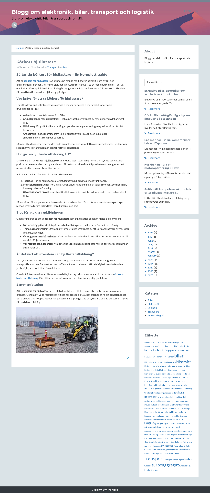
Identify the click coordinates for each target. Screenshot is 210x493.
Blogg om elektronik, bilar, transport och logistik (82, 12)
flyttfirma (166, 389)
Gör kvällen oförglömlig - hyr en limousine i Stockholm (167, 117)
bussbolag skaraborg (172, 374)
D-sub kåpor (180, 377)
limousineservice (168, 420)
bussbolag (160, 374)
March (151, 251)
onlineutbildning (151, 435)
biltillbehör (188, 366)
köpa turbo (153, 412)
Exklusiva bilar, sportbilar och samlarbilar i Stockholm (165, 92)
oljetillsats (178, 431)
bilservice (183, 361)
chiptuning (165, 377)
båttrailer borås (154, 350)
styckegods (167, 445)
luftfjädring (150, 423)
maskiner (172, 423)
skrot (189, 438)
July (150, 236)
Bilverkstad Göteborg (159, 370)
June (150, 240)
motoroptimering (151, 431)
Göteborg (188, 389)
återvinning (149, 346)
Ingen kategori (156, 315)
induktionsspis (160, 401)
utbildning (153, 470)
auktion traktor (167, 346)
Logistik (152, 307)
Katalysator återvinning (179, 405)
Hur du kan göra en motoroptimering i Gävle (161, 166)
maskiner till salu (184, 423)
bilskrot (147, 366)
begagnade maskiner (153, 357)
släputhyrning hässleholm (168, 442)
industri (147, 405)
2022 (150, 271)
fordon (181, 389)
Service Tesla (180, 438)
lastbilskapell (182, 416)
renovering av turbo (173, 435)
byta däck (156, 377)
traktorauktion (173, 453)
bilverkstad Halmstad (176, 370)
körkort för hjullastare (35, 80)
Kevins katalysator (163, 408)
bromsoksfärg (149, 374)
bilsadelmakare (169, 362)
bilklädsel (158, 362)
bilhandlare (149, 362)
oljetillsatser (188, 431)
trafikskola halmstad (181, 450)
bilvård (147, 370)
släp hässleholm (150, 442)
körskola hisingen (151, 416)
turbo (187, 459)
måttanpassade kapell (153, 427)
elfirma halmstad (168, 385)
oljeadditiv (169, 431)
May (150, 244)
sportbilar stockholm (152, 446)
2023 (150, 267)
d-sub (172, 377)
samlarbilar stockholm (166, 438)
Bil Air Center (168, 357)
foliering (174, 389)
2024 (150, 263)
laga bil (162, 416)
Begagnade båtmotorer (177, 350)
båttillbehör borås (181, 346)
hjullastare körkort (170, 393)
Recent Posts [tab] (154, 82)
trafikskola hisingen (152, 453)
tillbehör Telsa (184, 446)
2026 (150, 232)
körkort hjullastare (180, 412)
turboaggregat (165, 464)
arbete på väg (150, 342)
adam (64, 67)
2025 (150, 259)
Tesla (176, 446)
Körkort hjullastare (36, 61)
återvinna (160, 342)
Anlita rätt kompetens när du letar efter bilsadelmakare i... (168, 191)
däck (156, 381)
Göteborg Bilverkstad (153, 393)
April (150, 247)
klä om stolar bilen (178, 408)
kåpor (166, 405)
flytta (160, 389)
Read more (153, 108)
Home (187, 10)
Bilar (150, 300)
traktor (164, 453)
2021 (150, 274)
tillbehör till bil (150, 450)
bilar (179, 355)
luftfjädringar (162, 423)
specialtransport (186, 442)
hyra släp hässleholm (165, 397)
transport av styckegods (174, 460)
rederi (161, 435)
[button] (197, 11)
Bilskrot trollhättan (175, 366)
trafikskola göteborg (165, 450)
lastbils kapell (171, 416)
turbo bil (147, 466)
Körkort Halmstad (165, 412)
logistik (179, 419)
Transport (52, 67)
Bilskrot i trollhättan (159, 366)
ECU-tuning (172, 381)
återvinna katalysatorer (174, 342)
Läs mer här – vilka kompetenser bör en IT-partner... (167, 141)
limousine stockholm (152, 420)
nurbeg (161, 431)
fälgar (155, 389)
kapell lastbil (157, 404)
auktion (158, 346)
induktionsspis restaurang (177, 401)
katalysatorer (149, 408)
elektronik (156, 385)
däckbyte (163, 381)
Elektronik (153, 304)
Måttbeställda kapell (171, 427)
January (152, 255)
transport (154, 458)
